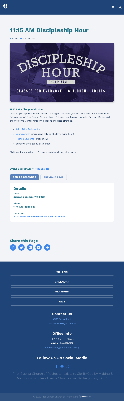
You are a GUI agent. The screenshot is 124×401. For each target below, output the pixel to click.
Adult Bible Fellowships (28, 129)
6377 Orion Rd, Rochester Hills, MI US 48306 (39, 216)
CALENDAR (62, 281)
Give (62, 301)
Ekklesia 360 (85, 396)
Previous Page (54, 177)
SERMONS (62, 291)
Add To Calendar (24, 177)
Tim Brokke (42, 168)
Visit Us (62, 271)
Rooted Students (25, 139)
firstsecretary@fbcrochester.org (62, 347)
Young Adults (23, 134)
